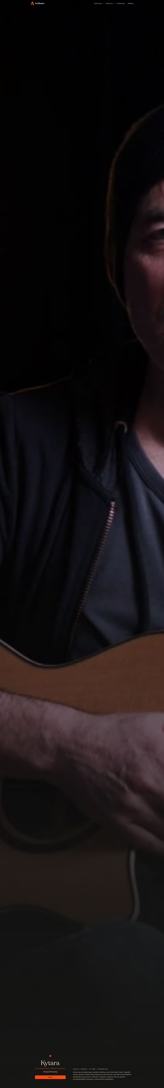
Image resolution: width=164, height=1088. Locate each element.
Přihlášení (130, 3)
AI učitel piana (121, 3)
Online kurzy (109, 3)
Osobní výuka (98, 3)
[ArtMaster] (37, 3)
